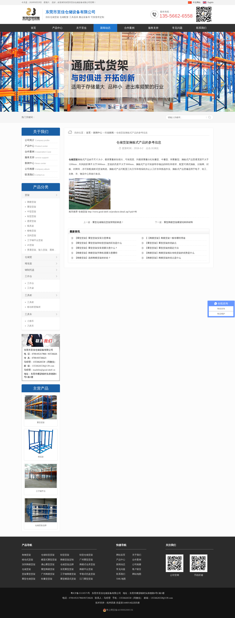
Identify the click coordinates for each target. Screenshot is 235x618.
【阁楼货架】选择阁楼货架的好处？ (93, 258)
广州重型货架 (86, 555)
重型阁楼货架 (41, 526)
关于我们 (136, 555)
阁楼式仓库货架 (87, 560)
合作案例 (129, 27)
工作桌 (30, 288)
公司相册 (136, 564)
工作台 (28, 276)
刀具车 (30, 326)
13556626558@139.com (43, 366)
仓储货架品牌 (41, 492)
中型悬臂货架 (86, 579)
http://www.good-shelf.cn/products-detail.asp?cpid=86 (112, 212)
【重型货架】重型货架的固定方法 (162, 248)
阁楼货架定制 (67, 555)
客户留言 (136, 569)
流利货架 (31, 235)
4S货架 (30, 245)
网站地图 (136, 574)
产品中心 (57, 27)
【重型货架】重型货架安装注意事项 (93, 238)
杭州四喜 (111, 603)
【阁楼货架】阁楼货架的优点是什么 (163, 258)
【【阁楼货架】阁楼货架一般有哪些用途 (165, 238)
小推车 (30, 321)
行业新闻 (109, 133)
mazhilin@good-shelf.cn (44, 370)
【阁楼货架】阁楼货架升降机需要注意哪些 (96, 253)
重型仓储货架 (28, 574)
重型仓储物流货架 (30, 579)
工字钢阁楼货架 (68, 569)
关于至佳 (81, 27)
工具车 (28, 314)
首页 (33, 27)
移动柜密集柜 (34, 307)
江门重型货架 (86, 574)
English (210, 2)
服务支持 (153, 27)
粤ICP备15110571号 (80, 593)
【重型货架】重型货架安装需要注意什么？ (96, 248)
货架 (27, 195)
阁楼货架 (31, 202)
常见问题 (177, 27)
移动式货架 (27, 555)
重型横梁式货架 (68, 574)
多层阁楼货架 (67, 579)
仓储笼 (28, 257)
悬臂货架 (31, 221)
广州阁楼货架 (48, 569)
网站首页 (120, 555)
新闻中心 (97, 133)
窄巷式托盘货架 (87, 569)
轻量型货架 (46, 574)
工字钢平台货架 (35, 240)
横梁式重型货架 (49, 555)
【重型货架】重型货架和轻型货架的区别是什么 (98, 243)
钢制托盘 (29, 270)
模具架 (30, 226)
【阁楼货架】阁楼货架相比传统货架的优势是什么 (169, 253)
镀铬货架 (31, 231)
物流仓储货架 (48, 579)
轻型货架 (31, 216)
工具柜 (28, 295)
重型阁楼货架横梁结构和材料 (178, 222)
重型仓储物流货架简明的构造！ (108, 222)
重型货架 (31, 207)
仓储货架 (73, 159)
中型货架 (31, 211)
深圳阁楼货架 (28, 560)
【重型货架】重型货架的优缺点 (160, 243)
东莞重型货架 (67, 564)
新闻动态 (105, 27)
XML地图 (121, 579)
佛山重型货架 (48, 560)
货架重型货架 (28, 569)
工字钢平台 (41, 458)
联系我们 (201, 27)
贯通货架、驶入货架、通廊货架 (42, 250)
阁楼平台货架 (86, 564)
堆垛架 (28, 263)
